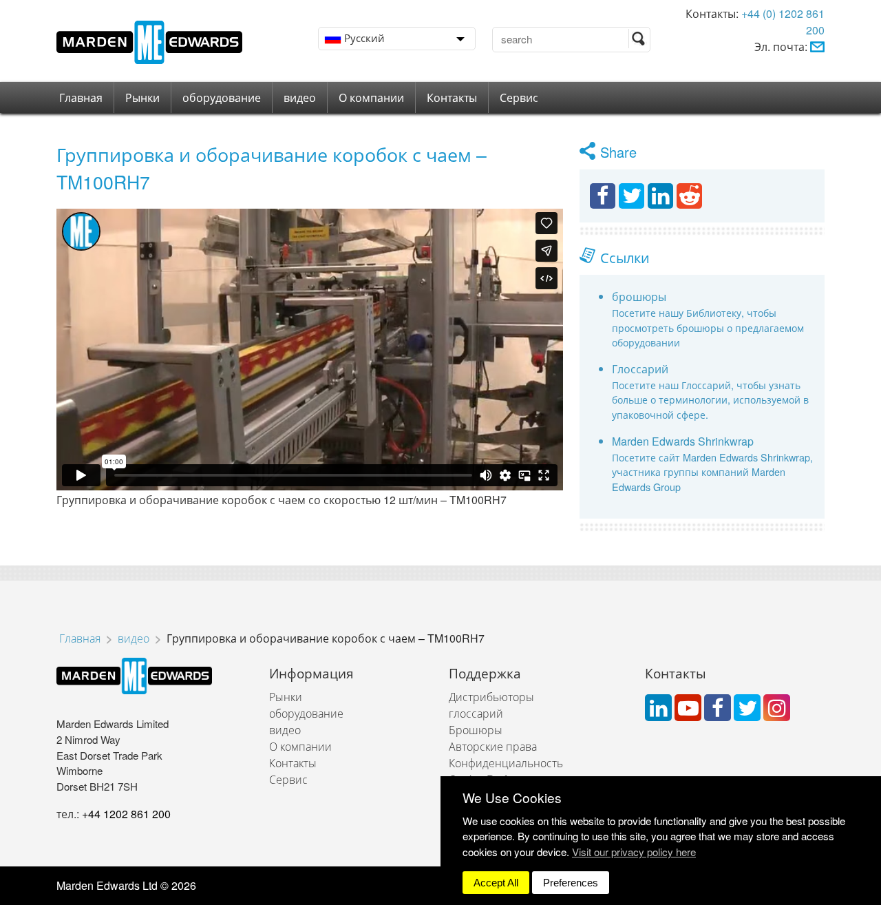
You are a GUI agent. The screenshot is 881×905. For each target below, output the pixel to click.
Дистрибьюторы (491, 697)
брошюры (639, 296)
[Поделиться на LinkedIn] (660, 196)
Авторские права (493, 746)
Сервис (519, 97)
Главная (81, 97)
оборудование (221, 97)
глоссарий (476, 713)
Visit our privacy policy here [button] (634, 851)
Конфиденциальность (506, 763)
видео (300, 97)
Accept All (496, 882)
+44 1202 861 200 (126, 814)
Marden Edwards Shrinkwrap (683, 441)
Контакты (452, 97)
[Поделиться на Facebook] (602, 196)
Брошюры (475, 730)
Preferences (570, 882)
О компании (371, 97)
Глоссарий (640, 369)
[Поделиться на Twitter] (631, 196)
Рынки (142, 97)
